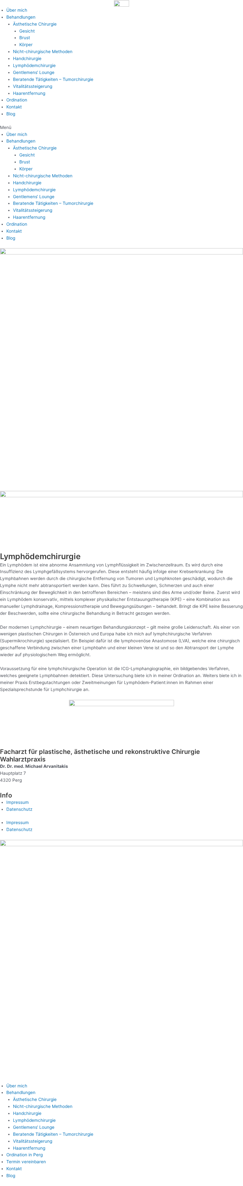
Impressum (17, 802)
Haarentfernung (29, 93)
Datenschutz (19, 809)
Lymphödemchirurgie (34, 65)
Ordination (16, 99)
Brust (24, 37)
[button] (121, 127)
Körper (26, 44)
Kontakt (14, 106)
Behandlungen (20, 17)
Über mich (16, 10)
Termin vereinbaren (26, 1161)
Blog (10, 113)
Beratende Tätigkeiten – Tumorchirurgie (53, 79)
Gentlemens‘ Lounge (33, 72)
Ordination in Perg (24, 1154)
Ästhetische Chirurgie (35, 24)
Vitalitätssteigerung (32, 86)
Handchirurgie (27, 58)
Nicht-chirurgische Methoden (42, 51)
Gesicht (27, 31)
